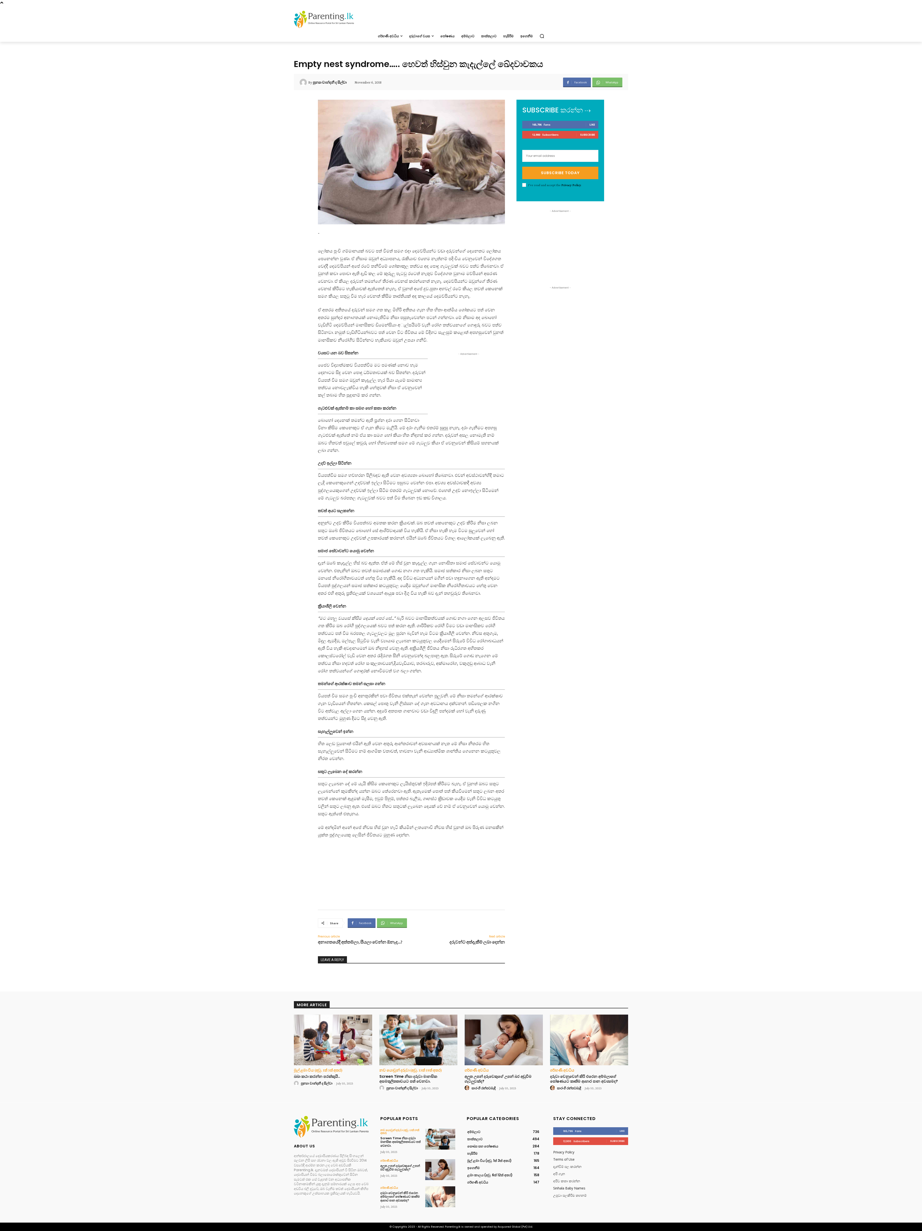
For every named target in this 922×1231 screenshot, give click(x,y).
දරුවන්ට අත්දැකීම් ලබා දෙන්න (477, 942)
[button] (542, 36)
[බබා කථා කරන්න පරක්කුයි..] (333, 1040)
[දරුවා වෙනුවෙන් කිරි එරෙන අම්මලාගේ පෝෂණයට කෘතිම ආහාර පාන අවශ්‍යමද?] (589, 1040)
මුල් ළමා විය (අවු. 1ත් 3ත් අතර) (318, 1070)
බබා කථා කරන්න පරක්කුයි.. (317, 1076)
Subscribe (587, 134)
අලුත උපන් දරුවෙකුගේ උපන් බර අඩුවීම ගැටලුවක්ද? (498, 1079)
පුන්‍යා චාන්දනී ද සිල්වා (330, 82)
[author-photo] (297, 1083)
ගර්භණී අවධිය (477, 1070)
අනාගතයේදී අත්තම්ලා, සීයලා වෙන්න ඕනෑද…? (360, 942)
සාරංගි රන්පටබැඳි (484, 1088)
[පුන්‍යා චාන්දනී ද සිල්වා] (304, 82)
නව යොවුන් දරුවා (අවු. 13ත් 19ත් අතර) (410, 1070)
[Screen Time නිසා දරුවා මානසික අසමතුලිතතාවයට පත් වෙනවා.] (418, 1040)
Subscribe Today (560, 173)
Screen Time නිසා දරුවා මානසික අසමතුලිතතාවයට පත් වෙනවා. (408, 1079)
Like (592, 124)
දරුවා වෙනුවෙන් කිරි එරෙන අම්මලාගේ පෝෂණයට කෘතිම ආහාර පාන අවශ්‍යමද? (584, 1079)
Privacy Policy (571, 185)
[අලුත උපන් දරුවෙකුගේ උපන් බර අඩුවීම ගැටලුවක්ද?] (504, 1040)
